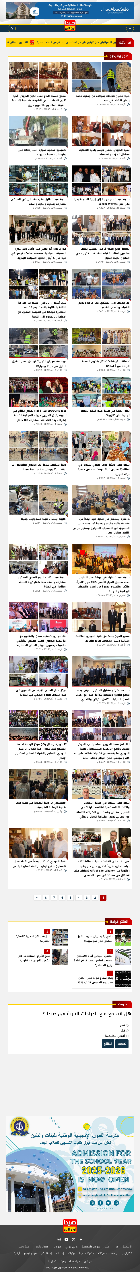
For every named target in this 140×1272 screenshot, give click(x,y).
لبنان (116, 1246)
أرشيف (16, 1253)
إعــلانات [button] (60, 1253)
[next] (37, 898)
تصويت (121, 1044)
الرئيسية (127, 1246)
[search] (12, 28)
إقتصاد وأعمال (41, 1246)
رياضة (114, 1253)
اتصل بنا (52, 1261)
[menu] (130, 28)
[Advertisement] (70, 1086)
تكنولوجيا (127, 1253)
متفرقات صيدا (86, 1253)
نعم (122, 1025)
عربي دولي (71, 1246)
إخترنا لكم (46, 1253)
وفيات (71, 1253)
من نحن (88, 1261)
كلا (123, 1030)
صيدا (107, 1246)
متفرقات (102, 1253)
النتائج (108, 1044)
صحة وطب (24, 1246)
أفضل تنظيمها (115, 1036)
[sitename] (70, 1226)
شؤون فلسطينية (91, 1246)
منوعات (57, 1246)
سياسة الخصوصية (70, 1261)
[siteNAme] (70, 25)
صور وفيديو (30, 1253)
